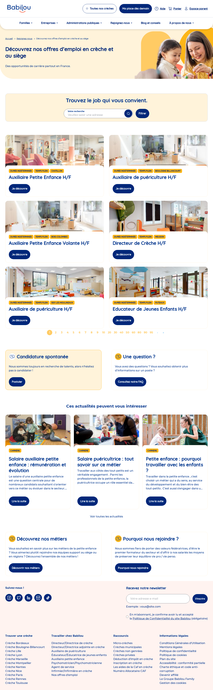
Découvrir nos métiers (26, 568)
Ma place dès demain (135, 8)
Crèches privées (124, 655)
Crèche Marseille (16, 659)
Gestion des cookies (173, 683)
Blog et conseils (150, 23)
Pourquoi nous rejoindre (133, 568)
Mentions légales (171, 647)
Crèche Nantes (15, 667)
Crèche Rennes (15, 679)
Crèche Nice (13, 671)
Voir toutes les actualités (106, 516)
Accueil (9, 38)
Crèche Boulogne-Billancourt (25, 647)
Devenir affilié (169, 675)
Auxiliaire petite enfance (68, 659)
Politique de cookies (173, 655)
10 (104, 332)
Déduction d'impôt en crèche (133, 659)
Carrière (15, 450)
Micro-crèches (122, 643)
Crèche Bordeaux (17, 643)
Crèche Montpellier (18, 663)
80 (140, 332)
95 (152, 332)
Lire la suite (19, 501)
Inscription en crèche (127, 663)
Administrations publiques (83, 23)
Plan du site (168, 659)
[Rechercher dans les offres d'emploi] (128, 113)
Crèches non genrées (127, 651)
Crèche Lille (13, 651)
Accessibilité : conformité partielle (182, 663)
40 (122, 332)
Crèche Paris (14, 675)
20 (110, 332)
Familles (24, 23)
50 (128, 332)
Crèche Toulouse (16, 683)
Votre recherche (76, 111)
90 (146, 332)
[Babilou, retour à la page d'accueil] (18, 9)
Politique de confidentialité (178, 651)
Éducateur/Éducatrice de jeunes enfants (79, 655)
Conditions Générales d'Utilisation (182, 643)
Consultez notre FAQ (130, 381)
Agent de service (62, 667)
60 (134, 332)
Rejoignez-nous (120, 23)
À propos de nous (180, 23)
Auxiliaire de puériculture (68, 651)
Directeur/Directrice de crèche (72, 643)
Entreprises (48, 23)
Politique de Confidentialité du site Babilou (162, 618)
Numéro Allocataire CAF (129, 671)
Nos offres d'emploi (64, 675)
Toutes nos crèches (102, 8)
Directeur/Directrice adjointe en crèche (78, 647)
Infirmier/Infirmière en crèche (71, 671)
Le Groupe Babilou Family (177, 679)
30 (116, 332)
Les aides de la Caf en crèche (132, 667)
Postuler (17, 381)
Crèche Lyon (13, 655)
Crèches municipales (127, 647)
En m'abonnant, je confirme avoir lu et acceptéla (169, 616)
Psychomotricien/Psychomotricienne (76, 663)
